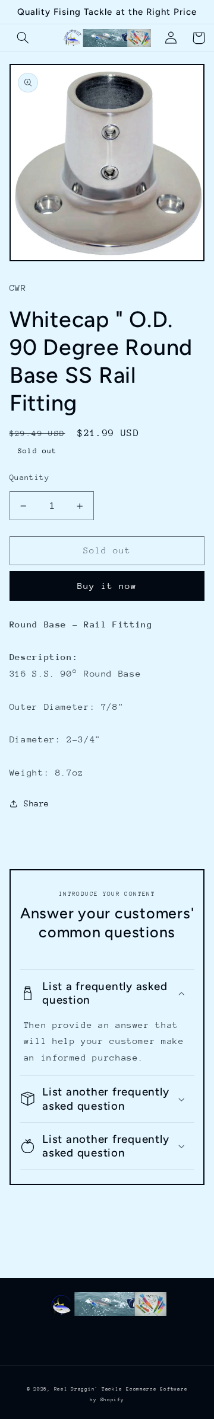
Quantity (29, 477)
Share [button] (36, 803)
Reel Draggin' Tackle (88, 1389)
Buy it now (107, 586)
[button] (23, 38)
